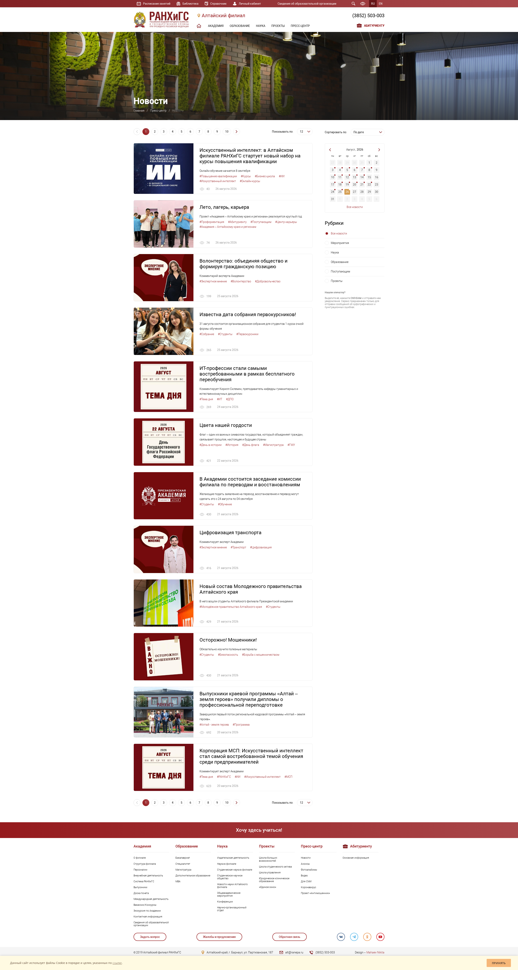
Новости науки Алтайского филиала (232, 886)
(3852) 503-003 (368, 15)
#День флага (250, 444)
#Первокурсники (247, 334)
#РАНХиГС (224, 776)
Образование (339, 262)
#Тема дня (206, 399)
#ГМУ (291, 444)
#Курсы (246, 176)
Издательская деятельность (233, 857)
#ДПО (230, 399)
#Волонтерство (241, 281)
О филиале (140, 857)
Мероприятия (340, 243)
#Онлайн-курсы (250, 181)
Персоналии (140, 869)
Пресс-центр (158, 110)
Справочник (218, 3)
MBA (177, 881)
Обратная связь (289, 936)
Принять (499, 963)
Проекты (337, 281)
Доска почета (141, 893)
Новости (306, 857)
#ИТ (219, 399)
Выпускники (140, 887)
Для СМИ (306, 881)
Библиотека (190, 3)
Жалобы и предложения (219, 936)
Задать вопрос (150, 936)
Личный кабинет (250, 3)
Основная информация (356, 857)
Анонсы (305, 863)
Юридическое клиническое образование (274, 880)
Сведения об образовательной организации (307, 3)
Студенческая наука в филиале (234, 869)
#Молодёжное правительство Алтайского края (231, 606)
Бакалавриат (182, 857)
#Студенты (225, 334)
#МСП (288, 776)
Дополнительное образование (192, 875)
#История (231, 444)
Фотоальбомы (309, 869)
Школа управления (270, 872)
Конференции (225, 901)
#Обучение (225, 504)
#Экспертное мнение (213, 281)
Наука (335, 252)
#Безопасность (228, 654)
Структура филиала (145, 863)
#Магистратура (273, 444)
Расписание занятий (156, 3)
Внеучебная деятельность (148, 875)
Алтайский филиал (223, 15)
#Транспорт (238, 547)
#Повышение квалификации (218, 176)
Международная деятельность (151, 899)
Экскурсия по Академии (147, 910)
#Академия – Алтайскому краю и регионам (228, 226)
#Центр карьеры (286, 222)
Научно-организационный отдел (231, 909)
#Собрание (207, 334)
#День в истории (211, 444)
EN (380, 3)
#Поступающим (261, 222)
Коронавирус (308, 887)
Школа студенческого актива (275, 866)
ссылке (117, 963)
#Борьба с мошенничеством (260, 654)
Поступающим (340, 271)
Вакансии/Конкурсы (145, 905)
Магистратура (183, 869)
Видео (304, 875)
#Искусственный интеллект (218, 181)
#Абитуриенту (237, 222)
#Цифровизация (261, 547)
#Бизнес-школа (265, 176)
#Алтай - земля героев (214, 724)
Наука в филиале (226, 863)
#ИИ (281, 176)
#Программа (241, 724)
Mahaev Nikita (375, 952)
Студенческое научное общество (229, 877)
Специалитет (182, 863)
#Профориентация (212, 222)
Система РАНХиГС (144, 881)
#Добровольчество (267, 281)
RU (373, 3)
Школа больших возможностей (268, 859)
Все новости (355, 207)
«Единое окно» (267, 887)
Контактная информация (148, 916)
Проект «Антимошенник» (315, 893)
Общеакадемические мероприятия (228, 894)
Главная (139, 110)
